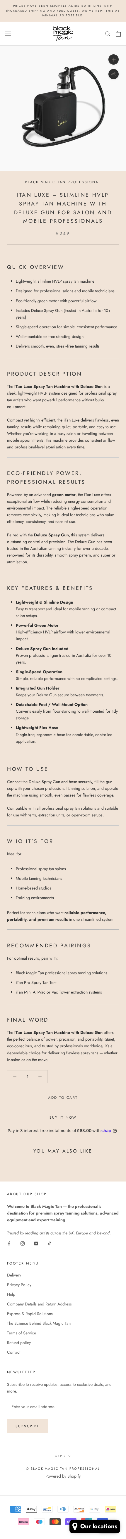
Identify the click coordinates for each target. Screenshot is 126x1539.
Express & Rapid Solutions (30, 1314)
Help (11, 1294)
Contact (13, 1352)
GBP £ (60, 1456)
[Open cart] (118, 34)
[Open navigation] (8, 33)
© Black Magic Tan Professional (63, 1468)
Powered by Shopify (63, 1476)
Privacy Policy (19, 1285)
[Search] (107, 33)
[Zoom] (113, 59)
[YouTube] (36, 1243)
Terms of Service (21, 1333)
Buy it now (63, 1117)
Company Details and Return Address (39, 1304)
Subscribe (28, 1426)
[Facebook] (9, 1243)
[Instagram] (23, 1243)
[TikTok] (49, 1243)
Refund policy (19, 1342)
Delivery (14, 1275)
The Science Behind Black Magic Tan (39, 1323)
